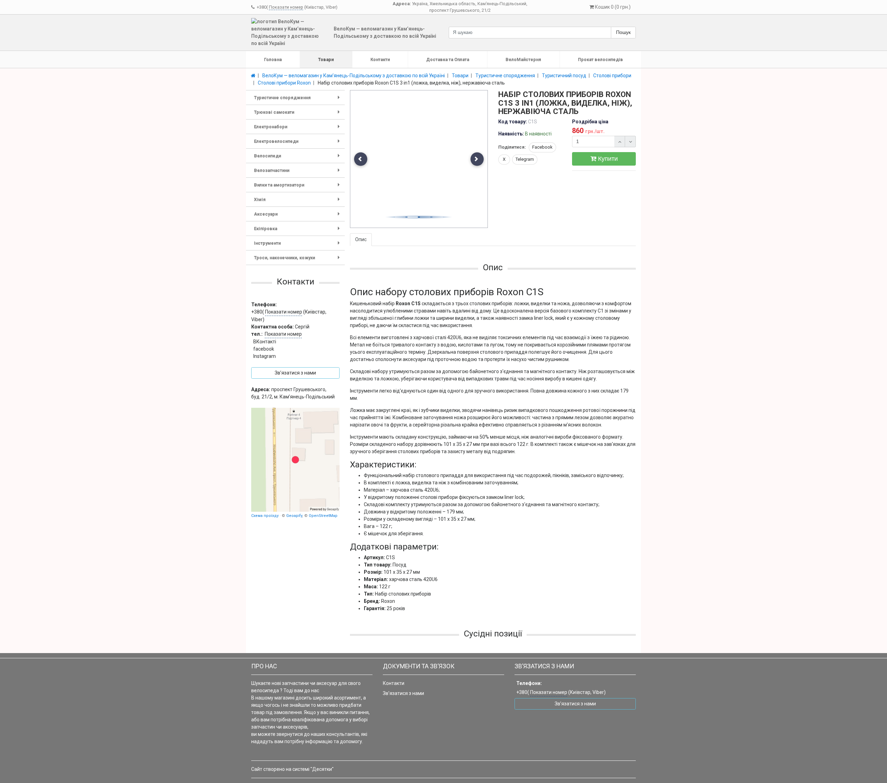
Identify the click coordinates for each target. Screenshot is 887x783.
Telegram (525, 159)
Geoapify (294, 515)
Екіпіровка (298, 231)
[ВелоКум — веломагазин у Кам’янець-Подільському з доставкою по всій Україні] (295, 460)
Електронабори (298, 129)
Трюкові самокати (298, 114)
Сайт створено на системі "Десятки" (292, 769)
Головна (273, 59)
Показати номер (286, 7)
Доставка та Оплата (447, 59)
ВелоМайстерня (523, 59)
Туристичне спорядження (298, 100)
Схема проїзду (265, 515)
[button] (361, 159)
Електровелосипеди (298, 144)
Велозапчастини (298, 173)
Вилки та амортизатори (298, 187)
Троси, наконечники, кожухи (298, 260)
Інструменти (298, 245)
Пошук (623, 32)
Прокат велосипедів (600, 59)
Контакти (380, 59)
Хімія (298, 202)
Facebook (542, 147)
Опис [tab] (361, 239)
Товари (326, 59)
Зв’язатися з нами (403, 693)
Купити (607, 158)
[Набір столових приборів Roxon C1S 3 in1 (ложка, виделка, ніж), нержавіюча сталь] (419, 159)
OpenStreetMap (323, 515)
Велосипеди (298, 158)
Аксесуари (298, 216)
